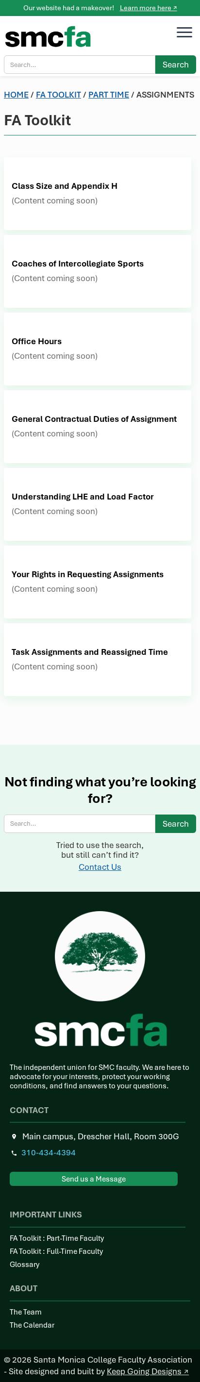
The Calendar (32, 1325)
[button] (184, 32)
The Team (26, 1312)
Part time (108, 94)
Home (16, 94)
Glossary (24, 1264)
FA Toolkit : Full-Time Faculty (56, 1251)
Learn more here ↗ (148, 7)
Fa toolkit (58, 94)
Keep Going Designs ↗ (148, 1371)
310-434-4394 (48, 1153)
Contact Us (100, 867)
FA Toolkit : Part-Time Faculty (57, 1238)
